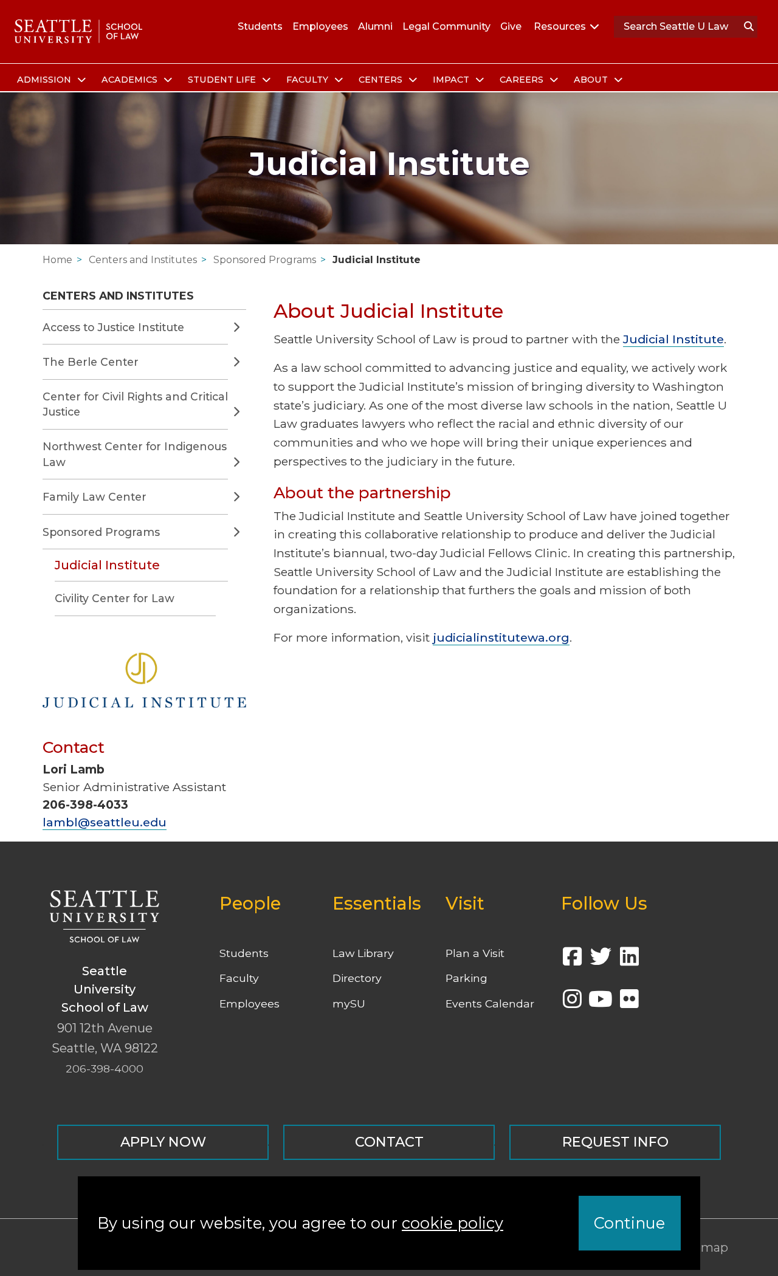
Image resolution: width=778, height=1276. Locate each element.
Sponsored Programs (264, 260)
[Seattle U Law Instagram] (572, 1002)
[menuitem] (49, 80)
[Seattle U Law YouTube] (600, 1002)
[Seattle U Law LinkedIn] (629, 960)
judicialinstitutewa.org (501, 637)
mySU (348, 1003)
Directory (357, 978)
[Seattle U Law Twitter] (600, 960)
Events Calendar (490, 1003)
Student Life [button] (223, 79)
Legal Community (446, 26)
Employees (320, 26)
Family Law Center (94, 496)
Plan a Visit (475, 953)
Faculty (239, 978)
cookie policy (452, 1222)
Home (57, 260)
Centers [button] (382, 79)
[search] (748, 27)
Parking (466, 978)
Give (511, 26)
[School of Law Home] (78, 31)
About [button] (592, 79)
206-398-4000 (104, 1068)
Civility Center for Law (114, 598)
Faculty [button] (308, 79)
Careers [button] (523, 79)
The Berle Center (91, 361)
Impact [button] (452, 79)
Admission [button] (45, 79)
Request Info (615, 1141)
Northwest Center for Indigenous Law (135, 454)
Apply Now (163, 1141)
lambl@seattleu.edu (105, 822)
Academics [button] (131, 79)
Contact (389, 1141)
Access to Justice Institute (113, 327)
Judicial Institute (376, 260)
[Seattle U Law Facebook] (572, 960)
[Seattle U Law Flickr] (629, 1002)
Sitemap (702, 1247)
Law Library (363, 953)
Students (260, 26)
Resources (560, 26)
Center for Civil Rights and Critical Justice (135, 404)
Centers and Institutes (143, 260)
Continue (629, 1222)
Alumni (375, 26)
